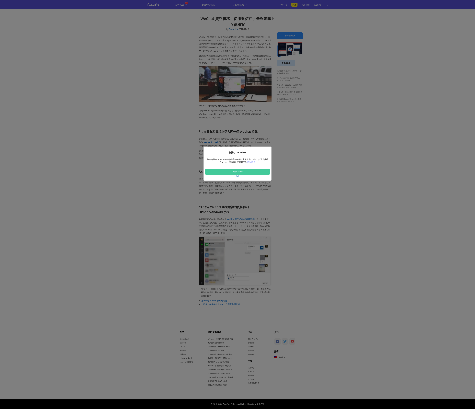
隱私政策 (251, 162)
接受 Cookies (237, 171)
